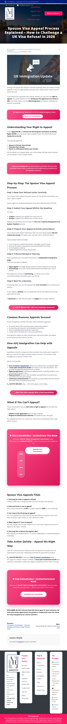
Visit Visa (24, 692)
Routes (11, 52)
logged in (21, 642)
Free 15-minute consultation (19, 366)
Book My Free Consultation (37, 450)
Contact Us (40, 686)
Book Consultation (54, 13)
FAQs (38, 682)
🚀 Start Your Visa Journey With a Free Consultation (33, 392)
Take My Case (33, 19)
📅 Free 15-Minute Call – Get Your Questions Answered (33, 307)
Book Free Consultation (33, 116)
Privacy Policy (41, 690)
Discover (35, 7)
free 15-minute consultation (40, 557)
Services (36, 15)
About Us (35, 11)
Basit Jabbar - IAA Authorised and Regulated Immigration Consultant (24, 49)
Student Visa (25, 688)
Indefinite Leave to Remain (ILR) (25, 681)
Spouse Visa (16, 52)
